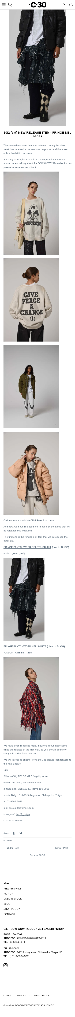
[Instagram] (5, 965)
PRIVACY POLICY (41, 995)
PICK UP (8, 893)
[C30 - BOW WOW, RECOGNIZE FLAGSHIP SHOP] (37, 5)
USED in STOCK (12, 898)
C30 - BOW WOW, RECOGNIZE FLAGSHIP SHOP (32, 1005)
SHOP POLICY (11, 908)
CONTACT (9, 914)
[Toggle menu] (4, 4)
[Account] (63, 4)
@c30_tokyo (23, 814)
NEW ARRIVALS (12, 888)
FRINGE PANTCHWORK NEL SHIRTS (24, 646)
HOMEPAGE (15, 820)
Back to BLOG (37, 855)
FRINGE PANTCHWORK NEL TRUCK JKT (27, 547)
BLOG (6, 903)
